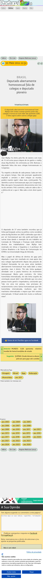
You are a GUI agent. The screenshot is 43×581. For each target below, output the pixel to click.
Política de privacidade (34, 552)
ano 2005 (27, 422)
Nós (31, 8)
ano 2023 (27, 441)
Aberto (25, 8)
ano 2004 (16, 422)
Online (10, 8)
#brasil (15, 373)
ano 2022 (16, 441)
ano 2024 (5, 445)
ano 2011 (18, 377)
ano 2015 (26, 433)
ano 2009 (5, 429)
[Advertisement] (21, 33)
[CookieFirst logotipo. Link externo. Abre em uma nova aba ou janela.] (2, 554)
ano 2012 (37, 429)
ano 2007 (16, 426)
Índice (3, 8)
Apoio (18, 8)
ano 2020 (37, 437)
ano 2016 (37, 433)
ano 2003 (5, 422)
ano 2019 (26, 437)
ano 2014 (15, 433)
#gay (23, 373)
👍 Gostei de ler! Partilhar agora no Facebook (21, 340)
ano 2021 (5, 441)
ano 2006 (5, 426)
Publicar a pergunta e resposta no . (19, 534)
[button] (4, 153)
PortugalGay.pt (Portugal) (21, 104)
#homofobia (7, 377)
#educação (33, 373)
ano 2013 (5, 433)
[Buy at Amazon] (21, 502)
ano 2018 (15, 437)
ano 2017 (5, 437)
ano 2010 (16, 429)
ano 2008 (27, 426)
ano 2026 (27, 445)
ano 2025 (16, 445)
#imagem (6, 373)
